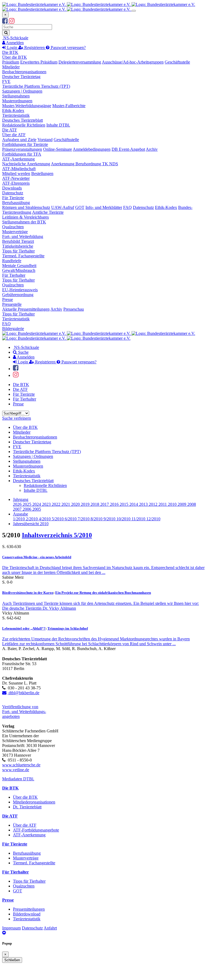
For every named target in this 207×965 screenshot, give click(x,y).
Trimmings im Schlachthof (67, 628)
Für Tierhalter (13, 275)
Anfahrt (50, 928)
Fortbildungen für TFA (21, 154)
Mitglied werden (16, 173)
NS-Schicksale (15, 38)
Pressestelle (12, 304)
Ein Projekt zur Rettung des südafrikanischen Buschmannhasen (103, 593)
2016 (115, 504)
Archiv (152, 149)
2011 (163, 504)
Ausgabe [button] (20, 514)
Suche (23, 352)
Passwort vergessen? (68, 47)
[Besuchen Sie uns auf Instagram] (12, 21)
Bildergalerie (13, 328)
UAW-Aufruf (62, 207)
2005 (36, 509)
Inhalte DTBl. (58, 125)
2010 (173, 504)
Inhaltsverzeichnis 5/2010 (57, 535)
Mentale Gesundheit (19, 265)
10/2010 (124, 519)
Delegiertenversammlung (79, 62)
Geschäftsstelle (177, 62)
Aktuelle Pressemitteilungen (26, 309)
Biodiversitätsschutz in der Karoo (27, 593)
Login (12, 47)
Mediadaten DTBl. (18, 779)
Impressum (11, 928)
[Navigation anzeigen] (134, 11)
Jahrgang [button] (20, 499)
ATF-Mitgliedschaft (19, 168)
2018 (95, 504)
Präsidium (10, 62)
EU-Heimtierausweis (20, 289)
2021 (66, 504)
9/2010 (110, 519)
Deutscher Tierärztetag (21, 76)
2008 (191, 504)
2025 (27, 504)
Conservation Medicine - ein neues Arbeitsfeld (36, 557)
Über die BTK (14, 57)
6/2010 (71, 519)
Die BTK (10, 52)
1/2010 (19, 519)
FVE (6, 81)
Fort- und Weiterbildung (22, 236)
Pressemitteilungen (29, 909)
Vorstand (45, 139)
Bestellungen (42, 173)
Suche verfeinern (16, 418)
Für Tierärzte (13, 197)
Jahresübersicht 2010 (31, 523)
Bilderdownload (26, 914)
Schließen (12, 960)
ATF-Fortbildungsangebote (36, 830)
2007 (18, 509)
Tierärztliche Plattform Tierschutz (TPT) (36, 86)
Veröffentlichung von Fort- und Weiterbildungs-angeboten (24, 711)
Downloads (12, 188)
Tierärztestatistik (16, 115)
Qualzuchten (13, 226)
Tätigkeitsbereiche (17, 246)
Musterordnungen (17, 101)
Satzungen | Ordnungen (22, 91)
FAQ (127, 207)
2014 (134, 504)
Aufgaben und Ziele (19, 139)
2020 (76, 504)
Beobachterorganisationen (24, 71)
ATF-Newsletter (16, 178)
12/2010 (153, 519)
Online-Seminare (57, 149)
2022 (56, 504)
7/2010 (84, 519)
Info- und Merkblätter (103, 207)
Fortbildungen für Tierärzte (25, 144)
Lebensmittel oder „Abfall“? (24, 628)
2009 (182, 504)
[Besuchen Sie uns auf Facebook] (5, 21)
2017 (105, 504)
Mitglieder (11, 67)
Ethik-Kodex (13, 110)
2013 (144, 504)
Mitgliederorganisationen (34, 802)
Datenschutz (12, 193)
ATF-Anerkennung (18, 159)
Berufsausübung (16, 202)
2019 (86, 504)
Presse (7, 299)
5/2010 (58, 519)
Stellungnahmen (16, 96)
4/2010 (45, 519)
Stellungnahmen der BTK (24, 222)
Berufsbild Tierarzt (18, 241)
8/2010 (97, 519)
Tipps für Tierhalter (18, 251)
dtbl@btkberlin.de (23, 692)
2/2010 (32, 519)
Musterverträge (15, 231)
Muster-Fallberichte (68, 105)
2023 (47, 504)
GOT (79, 207)
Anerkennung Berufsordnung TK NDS (84, 164)
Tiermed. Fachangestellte (23, 256)
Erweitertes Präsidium (38, 62)
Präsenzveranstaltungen (22, 149)
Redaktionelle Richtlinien (23, 125)
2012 (153, 504)
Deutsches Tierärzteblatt (22, 120)
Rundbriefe (11, 260)
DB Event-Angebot (128, 149)
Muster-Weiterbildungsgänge (26, 105)
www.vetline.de (15, 769)
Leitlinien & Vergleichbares (25, 217)
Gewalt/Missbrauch (18, 270)
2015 (124, 504)
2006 (27, 509)
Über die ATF (14, 134)
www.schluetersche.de (21, 765)
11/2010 (139, 519)
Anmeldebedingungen (92, 149)
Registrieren (34, 47)
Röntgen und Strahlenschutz (26, 207)
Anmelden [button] (14, 42)
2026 (18, 504)
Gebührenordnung (17, 294)
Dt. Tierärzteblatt (27, 807)
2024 (37, 504)
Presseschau (73, 309)
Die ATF (9, 130)
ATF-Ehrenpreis (16, 183)
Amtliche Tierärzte (48, 212)
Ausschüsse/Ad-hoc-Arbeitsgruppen (133, 62)
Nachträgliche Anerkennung (26, 164)
